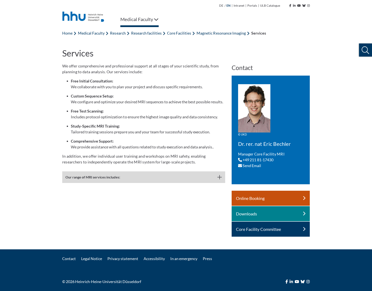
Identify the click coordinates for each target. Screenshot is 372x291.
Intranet (239, 5)
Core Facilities (179, 33)
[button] (365, 50)
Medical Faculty (91, 33)
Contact (69, 258)
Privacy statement (122, 258)
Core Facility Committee (258, 229)
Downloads (246, 213)
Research (118, 33)
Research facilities (146, 33)
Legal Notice (91, 258)
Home (67, 33)
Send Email (251, 165)
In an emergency (183, 258)
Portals (252, 5)
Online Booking (250, 198)
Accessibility (154, 258)
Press (207, 258)
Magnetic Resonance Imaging (221, 33)
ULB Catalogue (270, 5)
